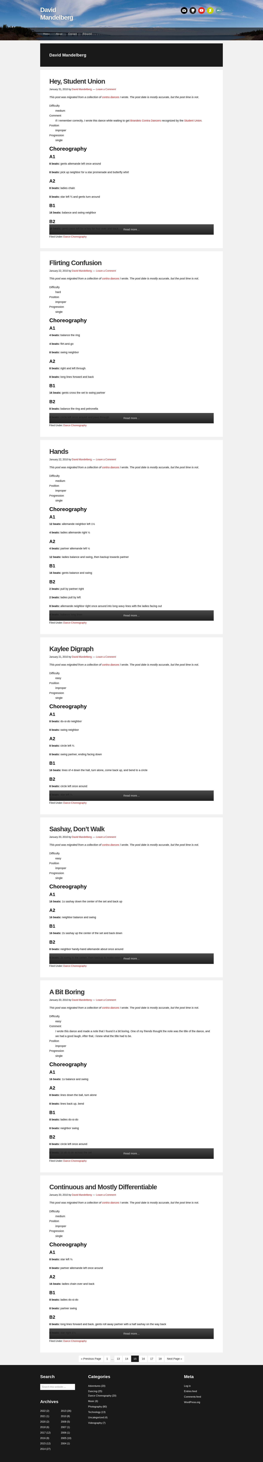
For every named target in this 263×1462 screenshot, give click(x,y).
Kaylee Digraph (71, 649)
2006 (63, 1432)
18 (161, 1358)
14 (127, 1358)
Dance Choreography (75, 236)
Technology (94, 1412)
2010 (63, 1416)
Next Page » (174, 1358)
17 (153, 1358)
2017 (43, 1432)
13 (119, 1358)
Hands (58, 451)
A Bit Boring (66, 992)
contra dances (110, 97)
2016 (43, 1438)
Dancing (92, 1391)
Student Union (193, 120)
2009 (63, 1421)
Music (91, 1401)
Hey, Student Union (77, 81)
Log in (187, 1386)
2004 (63, 1443)
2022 (43, 1411)
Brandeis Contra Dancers (145, 120)
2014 (43, 1449)
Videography (95, 1423)
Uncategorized (96, 1417)
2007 (63, 1427)
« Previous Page (91, 1358)
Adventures (94, 1386)
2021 (43, 1416)
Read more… (131, 229)
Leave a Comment (106, 89)
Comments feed (192, 1396)
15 (136, 1358)
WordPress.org (192, 1402)
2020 (43, 1421)
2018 (43, 1427)
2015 (43, 1443)
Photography (95, 1406)
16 (144, 1358)
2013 (63, 1411)
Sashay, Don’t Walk (76, 829)
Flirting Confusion (75, 262)
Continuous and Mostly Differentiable (103, 1187)
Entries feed (190, 1391)
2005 (63, 1438)
